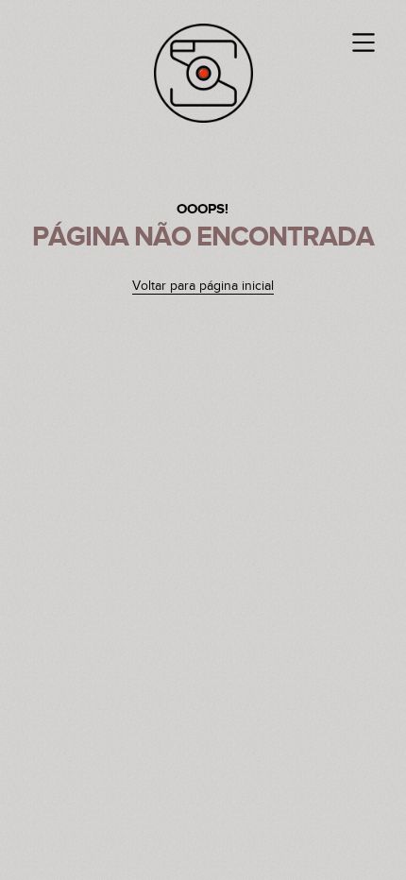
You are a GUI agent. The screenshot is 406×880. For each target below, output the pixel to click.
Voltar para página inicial (203, 286)
